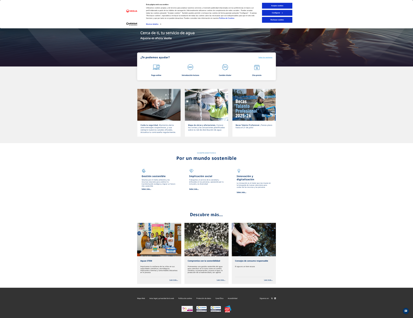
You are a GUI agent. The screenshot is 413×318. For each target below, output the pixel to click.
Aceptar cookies (277, 6)
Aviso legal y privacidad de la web (161, 298)
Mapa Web (141, 298)
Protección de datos (203, 298)
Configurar (276, 13)
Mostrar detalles (152, 24)
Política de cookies (185, 298)
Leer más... (173, 280)
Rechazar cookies (277, 20)
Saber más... (146, 189)
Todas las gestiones (265, 57)
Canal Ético (219, 298)
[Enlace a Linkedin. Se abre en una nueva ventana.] (275, 298)
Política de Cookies (226, 18)
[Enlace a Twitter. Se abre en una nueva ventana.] (272, 298)
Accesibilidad (232, 298)
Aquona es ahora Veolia (156, 38)
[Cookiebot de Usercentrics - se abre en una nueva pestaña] (131, 24)
